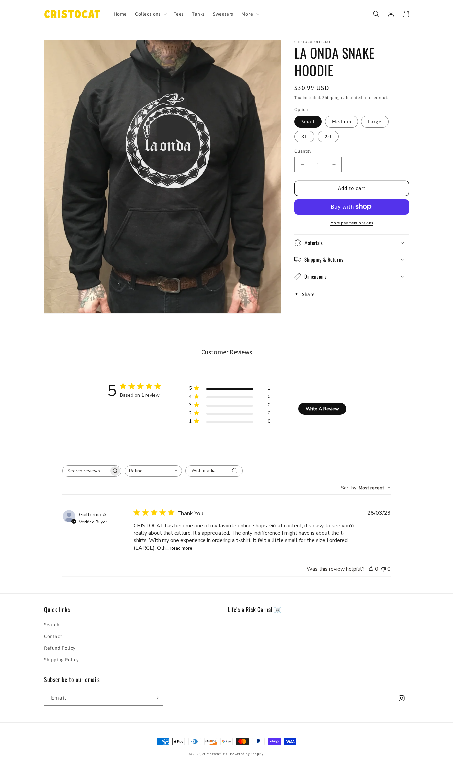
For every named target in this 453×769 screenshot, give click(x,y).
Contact (53, 636)
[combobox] (153, 471)
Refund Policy (60, 648)
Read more (181, 548)
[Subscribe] (156, 698)
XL (304, 136)
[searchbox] (86, 471)
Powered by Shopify (247, 754)
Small (308, 121)
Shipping (331, 97)
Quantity (302, 151)
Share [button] (308, 294)
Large (375, 121)
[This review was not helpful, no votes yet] (383, 569)
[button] (150, 14)
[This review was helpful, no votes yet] (371, 569)
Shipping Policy (61, 659)
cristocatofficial (215, 754)
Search (52, 624)
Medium (341, 121)
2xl (328, 136)
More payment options (351, 222)
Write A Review (322, 409)
